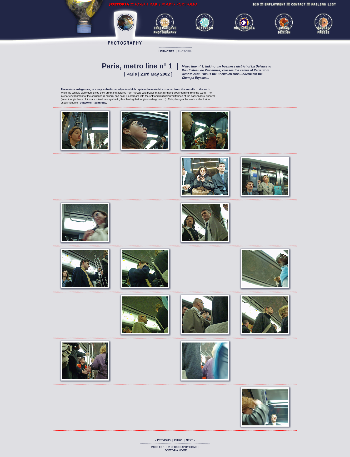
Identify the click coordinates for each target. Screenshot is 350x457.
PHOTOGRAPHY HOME (182, 447)
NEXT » (190, 440)
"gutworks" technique (92, 102)
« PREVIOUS (162, 440)
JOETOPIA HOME (176, 450)
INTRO (178, 440)
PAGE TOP (157, 447)
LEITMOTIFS (166, 51)
